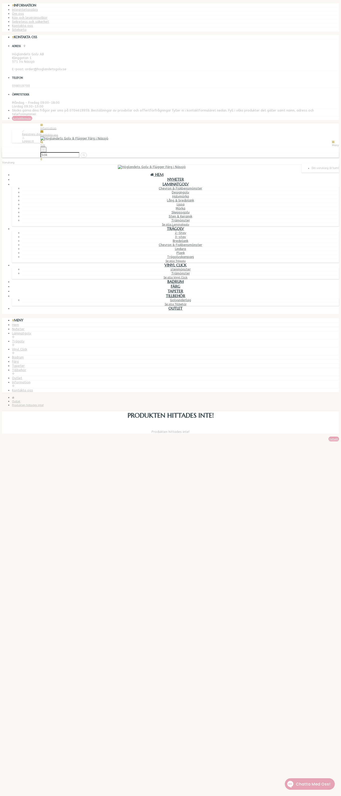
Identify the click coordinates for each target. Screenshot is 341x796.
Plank (180, 253)
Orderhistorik (22, 683)
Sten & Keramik (180, 216)
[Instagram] (23, 766)
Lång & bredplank (180, 200)
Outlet (175, 308)
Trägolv (175, 228)
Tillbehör (175, 295)
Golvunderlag (180, 300)
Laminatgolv (176, 184)
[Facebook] (22, 759)
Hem (15, 325)
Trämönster (180, 220)
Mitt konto (20, 679)
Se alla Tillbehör (175, 304)
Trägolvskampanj (180, 257)
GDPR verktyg (22, 640)
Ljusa (180, 204)
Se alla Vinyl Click (175, 277)
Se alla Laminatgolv (175, 224)
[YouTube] (23, 762)
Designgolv (180, 192)
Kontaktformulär (22, 118)
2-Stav (180, 233)
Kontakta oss (22, 25)
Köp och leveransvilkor (29, 17)
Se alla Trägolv (176, 261)
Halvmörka (180, 196)
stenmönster (180, 269)
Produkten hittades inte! (28, 405)
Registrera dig (31, 134)
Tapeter (175, 291)
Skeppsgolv (180, 212)
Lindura (180, 249)
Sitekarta (19, 29)
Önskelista (20, 686)
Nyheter (175, 179)
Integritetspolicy (25, 9)
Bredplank (180, 241)
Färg (175, 286)
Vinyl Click (175, 265)
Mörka (180, 208)
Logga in (28, 141)
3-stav (180, 237)
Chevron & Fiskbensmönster (180, 188)
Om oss (18, 13)
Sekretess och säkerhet (30, 21)
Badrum (175, 281)
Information (21, 382)
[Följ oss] (13, 755)
